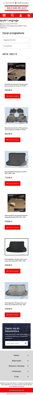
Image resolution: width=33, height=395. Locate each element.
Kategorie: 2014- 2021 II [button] (10, 40)
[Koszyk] (29, 15)
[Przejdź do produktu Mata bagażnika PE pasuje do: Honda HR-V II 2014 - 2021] (16, 159)
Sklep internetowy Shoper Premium (16, 394)
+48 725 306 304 (27, 384)
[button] (4, 15)
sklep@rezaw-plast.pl (22, 3)
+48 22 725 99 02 (18, 384)
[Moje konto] (20, 15)
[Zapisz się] (25, 343)
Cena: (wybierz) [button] (8, 46)
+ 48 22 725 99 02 (9, 3)
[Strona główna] (16, 8)
